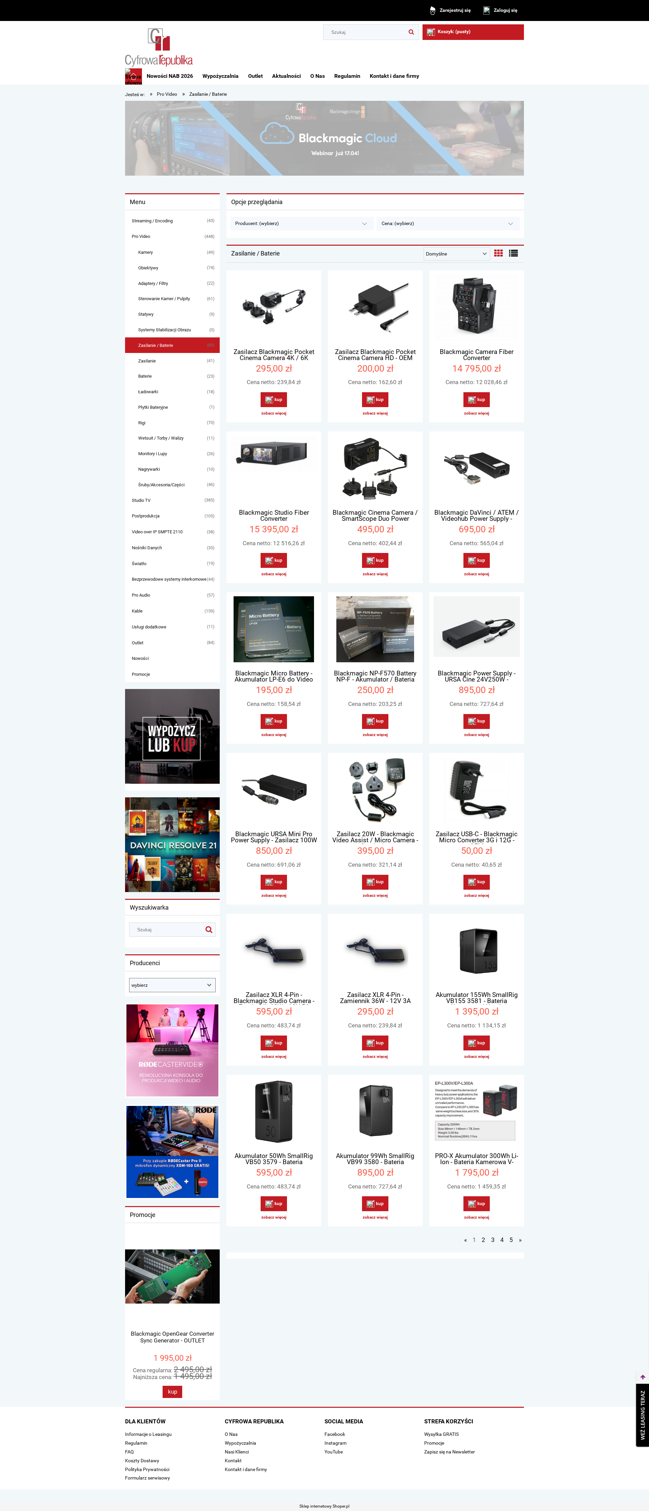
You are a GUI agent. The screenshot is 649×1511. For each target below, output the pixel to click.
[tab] (299, 170)
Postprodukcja (146, 515)
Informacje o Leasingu (148, 1434)
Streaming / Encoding (152, 220)
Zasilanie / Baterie (155, 345)
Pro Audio (141, 595)
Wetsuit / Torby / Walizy (161, 438)
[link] (324, 138)
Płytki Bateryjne (153, 407)
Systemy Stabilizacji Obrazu (164, 329)
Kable (137, 611)
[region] (324, 138)
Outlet (137, 642)
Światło (139, 563)
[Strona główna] (159, 45)
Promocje (141, 674)
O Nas (231, 1434)
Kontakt (233, 1460)
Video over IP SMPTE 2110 (157, 531)
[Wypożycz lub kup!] (172, 736)
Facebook (334, 1434)
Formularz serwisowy (147, 1478)
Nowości (140, 658)
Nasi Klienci (237, 1451)
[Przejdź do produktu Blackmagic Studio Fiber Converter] (274, 469)
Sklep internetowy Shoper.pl (324, 1506)
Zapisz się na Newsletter (449, 1451)
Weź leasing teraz (642, 1415)
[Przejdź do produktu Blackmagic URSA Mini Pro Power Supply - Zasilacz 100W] (274, 791)
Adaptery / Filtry (153, 283)
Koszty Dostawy (142, 1460)
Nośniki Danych (147, 547)
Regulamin (136, 1443)
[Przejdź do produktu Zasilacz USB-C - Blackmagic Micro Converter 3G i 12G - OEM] (476, 791)
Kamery (145, 252)
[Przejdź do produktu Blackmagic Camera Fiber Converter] (476, 308)
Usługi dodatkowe (149, 626)
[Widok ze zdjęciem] (498, 253)
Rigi (141, 422)
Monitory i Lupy (152, 453)
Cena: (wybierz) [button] (398, 223)
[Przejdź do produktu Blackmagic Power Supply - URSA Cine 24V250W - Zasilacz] (476, 630)
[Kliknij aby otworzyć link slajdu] (172, 1050)
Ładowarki (148, 391)
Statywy (145, 314)
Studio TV (141, 500)
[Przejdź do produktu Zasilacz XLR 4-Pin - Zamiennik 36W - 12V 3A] (375, 951)
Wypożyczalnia (240, 1443)
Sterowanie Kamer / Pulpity (164, 298)
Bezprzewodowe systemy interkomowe (169, 579)
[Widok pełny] (513, 253)
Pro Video (141, 236)
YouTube (333, 1451)
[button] (274, 413)
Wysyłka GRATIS (441, 1434)
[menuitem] (170, 76)
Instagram (335, 1443)
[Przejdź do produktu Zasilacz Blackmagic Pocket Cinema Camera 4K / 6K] (274, 308)
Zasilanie (147, 360)
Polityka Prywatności (147, 1469)
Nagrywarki (149, 469)
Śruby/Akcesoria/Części (161, 484)
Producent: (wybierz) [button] (257, 223)
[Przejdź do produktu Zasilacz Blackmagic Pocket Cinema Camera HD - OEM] (375, 308)
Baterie (145, 376)
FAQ (129, 1451)
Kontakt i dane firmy (246, 1469)
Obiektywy (148, 267)
